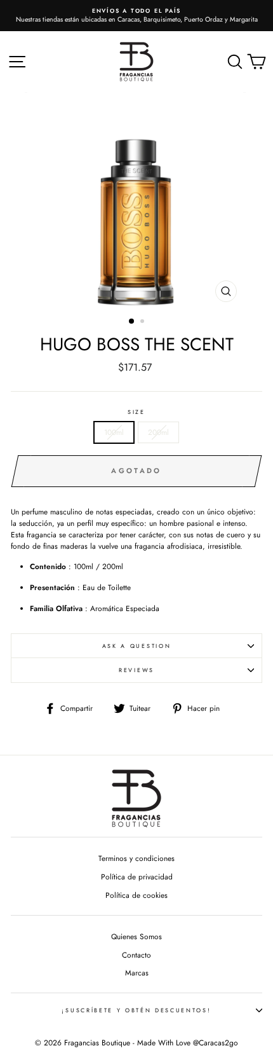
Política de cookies (136, 895)
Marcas (137, 972)
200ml (158, 432)
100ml (114, 432)
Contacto (136, 954)
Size (136, 412)
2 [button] (143, 322)
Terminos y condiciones (136, 858)
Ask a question (136, 646)
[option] (136, 15)
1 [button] (132, 322)
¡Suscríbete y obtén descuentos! (136, 1010)
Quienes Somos (136, 936)
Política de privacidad (137, 876)
